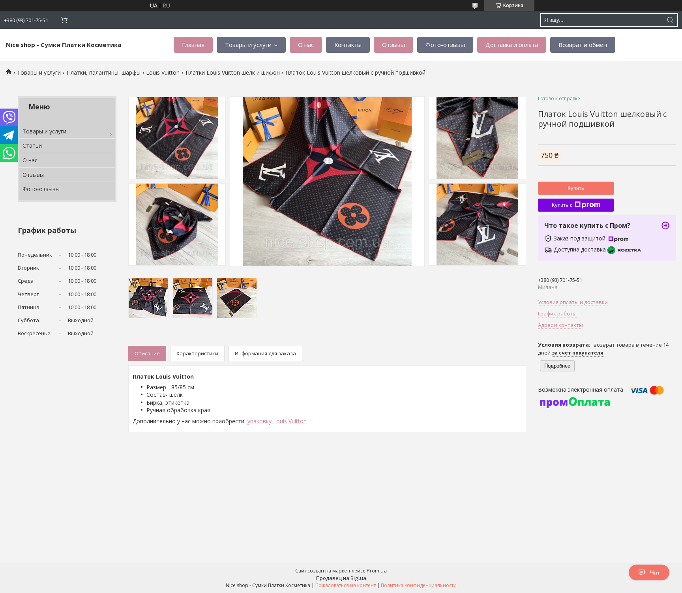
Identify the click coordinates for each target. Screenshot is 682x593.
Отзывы (393, 45)
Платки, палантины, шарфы (104, 72)
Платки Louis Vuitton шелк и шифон (232, 72)
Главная (193, 45)
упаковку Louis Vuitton (276, 421)
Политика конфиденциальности (419, 585)
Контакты (348, 45)
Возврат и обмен (582, 45)
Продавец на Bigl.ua (341, 578)
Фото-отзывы (445, 45)
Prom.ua (377, 570)
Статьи (32, 145)
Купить (576, 188)
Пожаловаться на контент (345, 585)
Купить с (562, 205)
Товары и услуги (248, 45)
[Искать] (670, 20)
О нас (306, 45)
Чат (655, 572)
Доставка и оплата (511, 45)
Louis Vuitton (163, 72)
